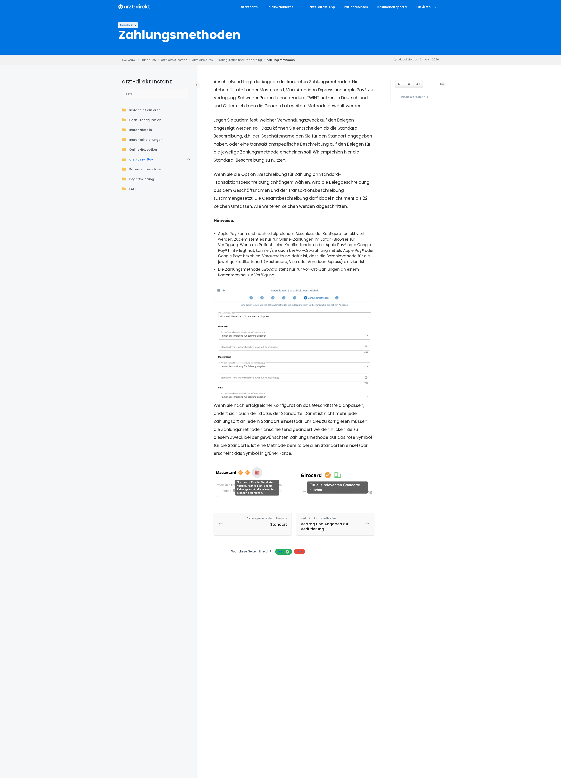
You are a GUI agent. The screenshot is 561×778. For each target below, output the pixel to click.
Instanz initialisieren (144, 110)
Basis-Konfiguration (145, 120)
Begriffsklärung (141, 179)
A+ (418, 83)
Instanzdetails (140, 130)
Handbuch (128, 25)
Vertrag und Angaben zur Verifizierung (324, 524)
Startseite (249, 7)
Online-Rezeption (143, 149)
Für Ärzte (423, 7)
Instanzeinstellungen (145, 140)
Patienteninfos (356, 7)
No (299, 551)
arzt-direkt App (322, 7)
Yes (283, 551)
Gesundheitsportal (392, 7)
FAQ (132, 189)
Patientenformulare (145, 169)
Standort (266, 521)
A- (400, 83)
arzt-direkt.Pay (141, 159)
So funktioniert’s (279, 7)
